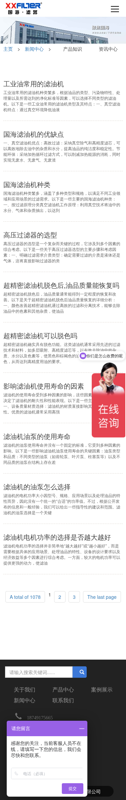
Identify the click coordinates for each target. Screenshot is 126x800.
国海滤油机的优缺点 (33, 134)
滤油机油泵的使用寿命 (37, 436)
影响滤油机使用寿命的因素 (43, 386)
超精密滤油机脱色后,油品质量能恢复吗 (61, 285)
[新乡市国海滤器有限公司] (23, 8)
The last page (102, 596)
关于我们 (24, 690)
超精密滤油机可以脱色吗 (40, 336)
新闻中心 (34, 48)
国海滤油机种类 (26, 184)
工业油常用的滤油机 (33, 84)
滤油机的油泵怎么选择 (37, 487)
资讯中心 (108, 48)
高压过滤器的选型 (30, 235)
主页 (8, 48)
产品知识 (72, 48)
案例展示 (102, 690)
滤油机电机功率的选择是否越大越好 (57, 537)
